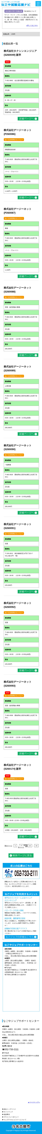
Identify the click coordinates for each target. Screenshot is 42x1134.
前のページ (8, 846)
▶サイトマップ (7, 1112)
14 (36, 846)
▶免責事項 (6, 1114)
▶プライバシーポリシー (10, 1117)
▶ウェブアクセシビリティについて (14, 1119)
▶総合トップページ (9, 1109)
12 (30, 846)
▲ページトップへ (34, 1102)
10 (21, 846)
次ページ (21, 847)
